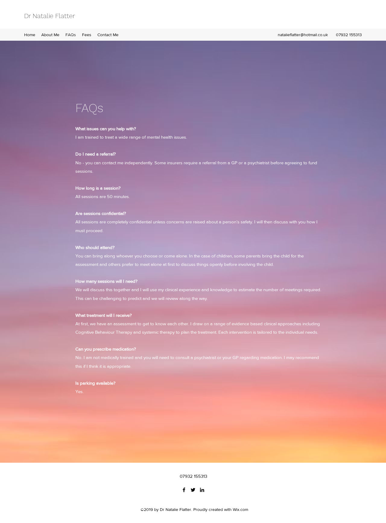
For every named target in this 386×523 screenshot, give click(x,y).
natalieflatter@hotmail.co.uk (303, 34)
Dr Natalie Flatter (49, 16)
